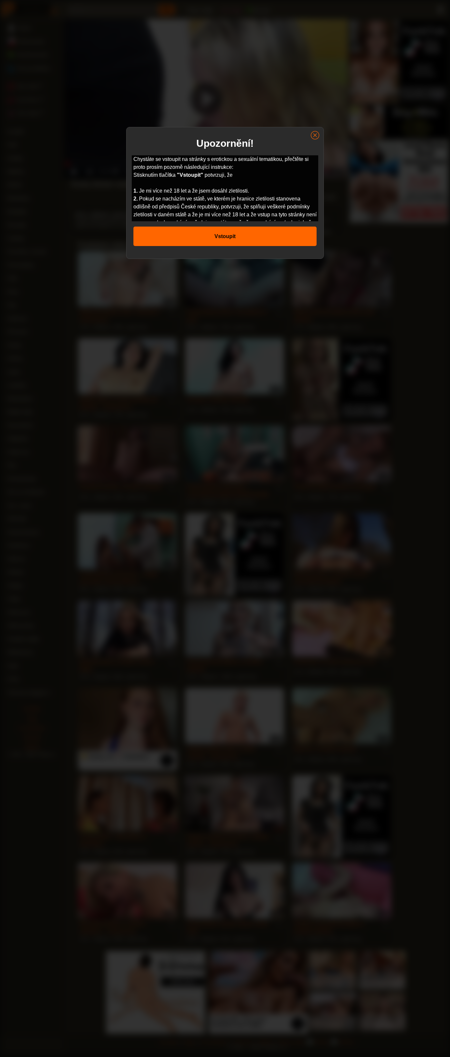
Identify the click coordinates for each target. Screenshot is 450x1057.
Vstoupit (225, 236)
